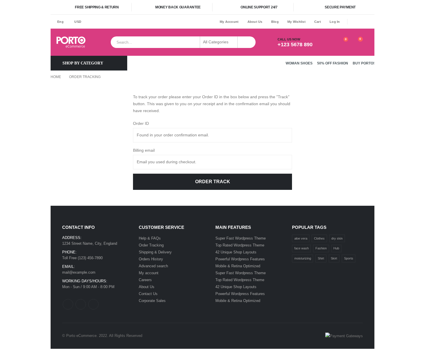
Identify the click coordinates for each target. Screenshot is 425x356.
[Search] (247, 42)
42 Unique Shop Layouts (235, 252)
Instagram (93, 304)
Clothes (319, 238)
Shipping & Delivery (155, 252)
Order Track (212, 181)
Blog (275, 21)
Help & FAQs (150, 238)
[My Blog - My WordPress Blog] (71, 42)
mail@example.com (78, 272)
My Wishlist (296, 21)
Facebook (68, 304)
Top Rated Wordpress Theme (239, 245)
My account (148, 273)
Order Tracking (151, 245)
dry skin (337, 238)
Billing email (144, 150)
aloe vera (300, 238)
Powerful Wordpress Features (240, 259)
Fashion (321, 248)
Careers (145, 280)
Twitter (80, 304)
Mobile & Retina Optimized (237, 266)
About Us (255, 21)
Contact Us (148, 294)
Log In (335, 21)
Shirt (321, 258)
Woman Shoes (299, 63)
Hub (336, 248)
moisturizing (302, 258)
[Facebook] (354, 21)
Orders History (151, 259)
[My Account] (328, 42)
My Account (229, 21)
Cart (317, 21)
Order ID (141, 123)
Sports (348, 258)
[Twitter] (362, 21)
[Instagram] (370, 21)
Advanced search (153, 266)
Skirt (334, 258)
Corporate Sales (152, 300)
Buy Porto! (363, 63)
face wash (301, 248)
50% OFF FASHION (332, 63)
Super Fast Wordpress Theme (240, 238)
